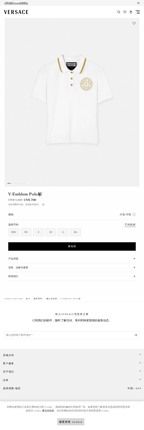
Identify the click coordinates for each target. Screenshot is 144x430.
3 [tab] (16, 183)
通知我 (72, 246)
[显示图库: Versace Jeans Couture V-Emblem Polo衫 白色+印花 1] (72, 102)
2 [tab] (12, 183)
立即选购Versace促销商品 (16, 3)
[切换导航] (137, 12)
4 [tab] (20, 183)
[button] (130, 11)
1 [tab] (9, 183)
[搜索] (118, 11)
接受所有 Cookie (70, 421)
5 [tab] (24, 183)
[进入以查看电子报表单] (136, 335)
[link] (13, 298)
